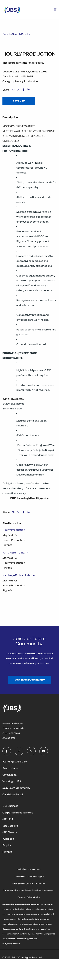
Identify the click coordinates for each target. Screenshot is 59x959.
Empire (6, 845)
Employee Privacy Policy (29, 897)
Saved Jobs (9, 774)
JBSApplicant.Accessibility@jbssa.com (20, 939)
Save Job (19, 100)
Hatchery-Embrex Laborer (18, 575)
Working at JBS (11, 781)
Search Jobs (10, 768)
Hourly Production (13, 529)
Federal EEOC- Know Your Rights (29, 876)
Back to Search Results (16, 34)
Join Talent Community (29, 679)
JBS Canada (9, 832)
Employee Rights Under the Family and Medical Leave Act (29, 890)
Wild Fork (8, 838)
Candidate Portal (12, 794)
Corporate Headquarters (17, 812)
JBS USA (7, 819)
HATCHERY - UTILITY (15, 552)
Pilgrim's (7, 851)
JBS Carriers (10, 825)
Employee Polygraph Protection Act (28, 883)
